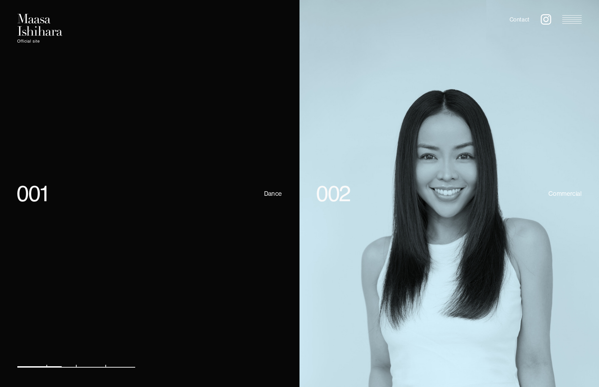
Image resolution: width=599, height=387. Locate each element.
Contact (520, 19)
